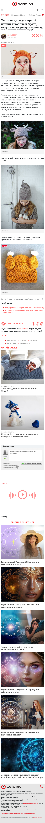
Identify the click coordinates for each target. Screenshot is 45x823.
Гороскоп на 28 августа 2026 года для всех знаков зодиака (20, 605)
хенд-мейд (11, 343)
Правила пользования (7, 813)
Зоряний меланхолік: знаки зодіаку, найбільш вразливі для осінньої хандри (22, 776)
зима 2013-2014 (26, 343)
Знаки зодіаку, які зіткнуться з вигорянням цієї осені (17, 648)
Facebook (24, 329)
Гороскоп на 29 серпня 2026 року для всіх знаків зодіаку (20, 563)
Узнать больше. (37, 817)
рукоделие (11, 340)
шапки (23, 340)
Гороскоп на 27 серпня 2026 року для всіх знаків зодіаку (20, 690)
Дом (3, 45)
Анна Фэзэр (12, 35)
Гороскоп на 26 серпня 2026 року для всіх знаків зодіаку (20, 733)
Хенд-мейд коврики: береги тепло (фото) (19, 389)
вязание (33, 340)
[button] (38, 9)
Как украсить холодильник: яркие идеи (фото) (24, 308)
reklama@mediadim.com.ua (30, 803)
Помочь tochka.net (18, 15)
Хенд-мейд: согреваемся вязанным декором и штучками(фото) (19, 435)
